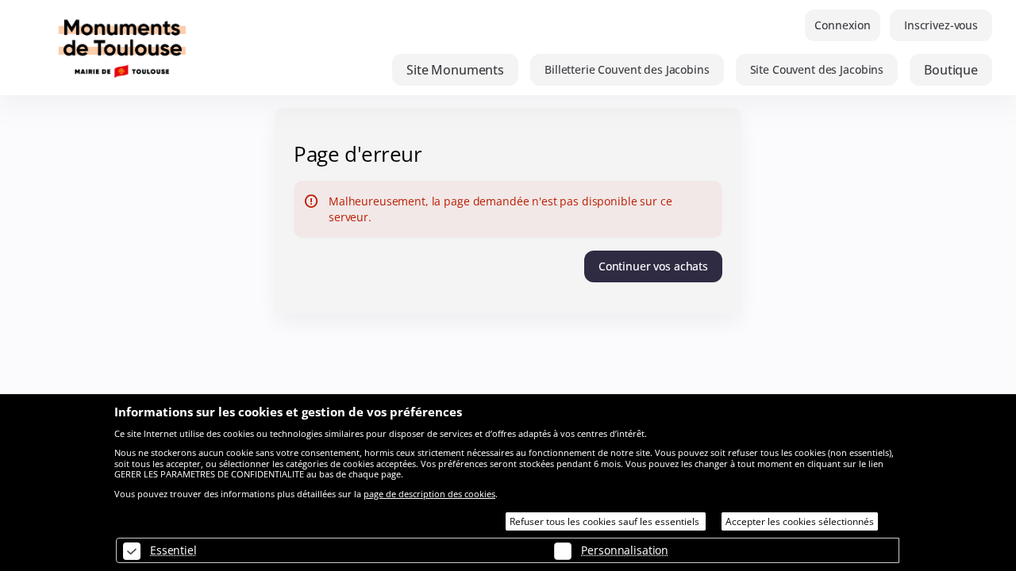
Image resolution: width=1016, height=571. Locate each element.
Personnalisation (624, 550)
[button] (455, 70)
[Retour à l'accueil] (182, 47)
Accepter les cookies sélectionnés (799, 521)
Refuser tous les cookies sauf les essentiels (606, 521)
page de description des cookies (429, 494)
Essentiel (173, 550)
